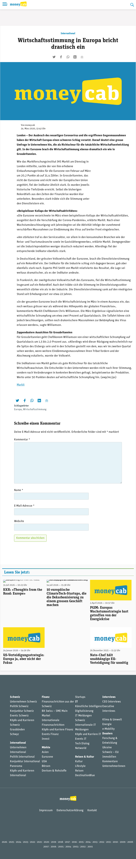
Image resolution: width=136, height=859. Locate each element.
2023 (25, 842)
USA (44, 761)
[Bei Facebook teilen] (61, 56)
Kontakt (92, 810)
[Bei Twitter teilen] (54, 56)
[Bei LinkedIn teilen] (74, 56)
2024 (18, 842)
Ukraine (107, 747)
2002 (83, 847)
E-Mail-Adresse (24, 505)
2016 (74, 842)
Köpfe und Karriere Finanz (57, 729)
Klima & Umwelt (112, 719)
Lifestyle (80, 766)
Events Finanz (50, 734)
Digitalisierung (84, 711)
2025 (11, 842)
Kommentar (22, 439)
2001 (90, 847)
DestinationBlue (85, 775)
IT (76, 701)
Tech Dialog (82, 743)
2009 (122, 842)
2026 (4, 842)
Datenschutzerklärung (70, 810)
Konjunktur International (25, 761)
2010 (115, 842)
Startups (80, 697)
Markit (21, 384)
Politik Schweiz (19, 706)
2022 (32, 842)
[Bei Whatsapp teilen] (68, 56)
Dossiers (107, 733)
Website (19, 521)
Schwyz (14, 734)
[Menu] (5, 4)
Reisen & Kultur (84, 756)
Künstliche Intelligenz (88, 706)
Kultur (79, 761)
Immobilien (109, 756)
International (68, 33)
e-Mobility (108, 729)
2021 (39, 842)
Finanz (45, 697)
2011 (108, 842)
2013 (95, 842)
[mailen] (81, 56)
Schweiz (15, 697)
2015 (81, 842)
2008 (130, 842)
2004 (68, 847)
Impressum (46, 810)
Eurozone (47, 756)
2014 (88, 842)
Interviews (108, 697)
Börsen (46, 766)
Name (18, 490)
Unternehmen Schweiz (23, 701)
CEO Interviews (111, 701)
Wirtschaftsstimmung (34, 409)
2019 (53, 842)
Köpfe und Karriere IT (88, 734)
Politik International (22, 756)
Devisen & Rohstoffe (54, 770)
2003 (75, 847)
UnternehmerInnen (113, 766)
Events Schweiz (19, 715)
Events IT (80, 738)
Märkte (46, 747)
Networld (80, 748)
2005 (61, 847)
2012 (101, 842)
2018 (60, 842)
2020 (46, 842)
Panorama (16, 766)
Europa (18, 409)
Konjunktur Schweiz (22, 711)
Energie (107, 724)
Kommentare (110, 761)
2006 (53, 847)
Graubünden (17, 729)
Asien (45, 752)
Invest (45, 738)
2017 (67, 842)
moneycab (30, 125)
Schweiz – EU (110, 752)
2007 (46, 847)
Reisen (79, 770)
